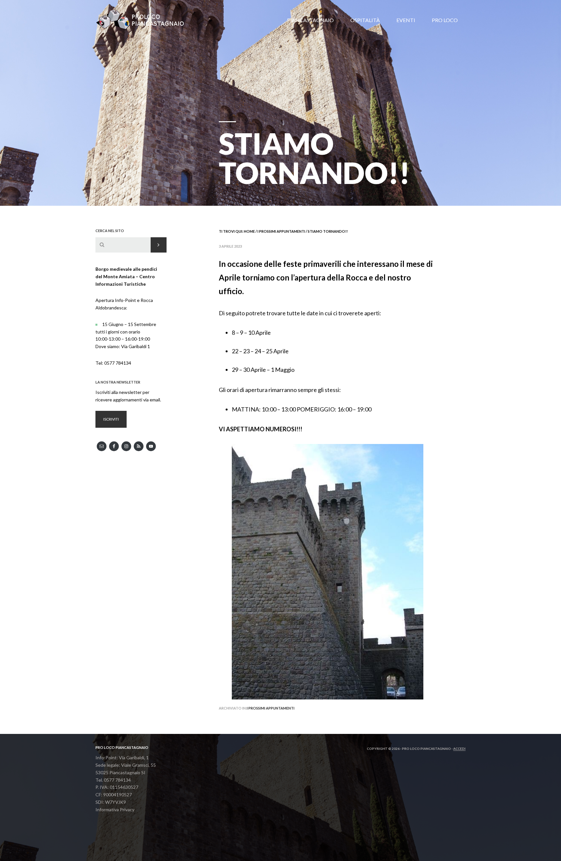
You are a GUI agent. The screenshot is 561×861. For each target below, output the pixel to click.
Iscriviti (111, 419)
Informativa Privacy (114, 809)
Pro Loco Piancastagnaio (144, 19)
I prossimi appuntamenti (270, 708)
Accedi (459, 748)
